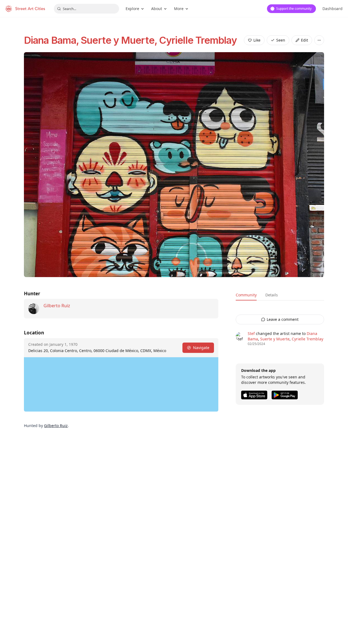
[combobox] (86, 9)
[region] (121, 384)
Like (256, 40)
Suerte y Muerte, (120, 40)
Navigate (201, 347)
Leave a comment (283, 319)
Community (246, 294)
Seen (280, 40)
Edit (304, 40)
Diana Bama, (52, 40)
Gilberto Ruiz (57, 306)
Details (271, 294)
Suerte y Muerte (275, 338)
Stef (251, 333)
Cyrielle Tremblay (198, 40)
